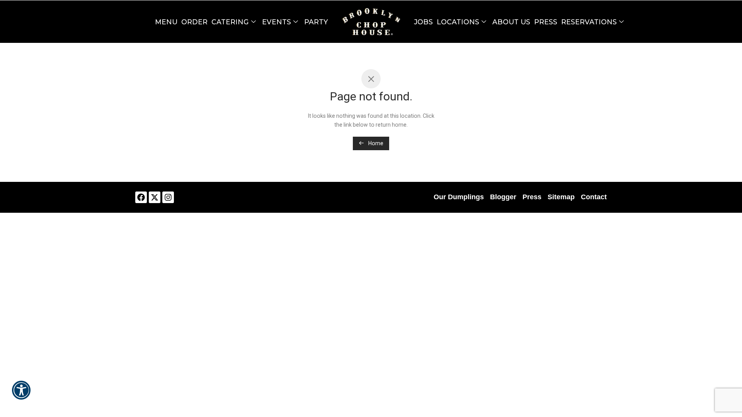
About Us (511, 22)
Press (545, 22)
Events (276, 22)
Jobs (423, 22)
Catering (230, 22)
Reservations (589, 22)
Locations (458, 22)
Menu (166, 22)
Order (194, 22)
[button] (21, 395)
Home (375, 143)
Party (316, 22)
